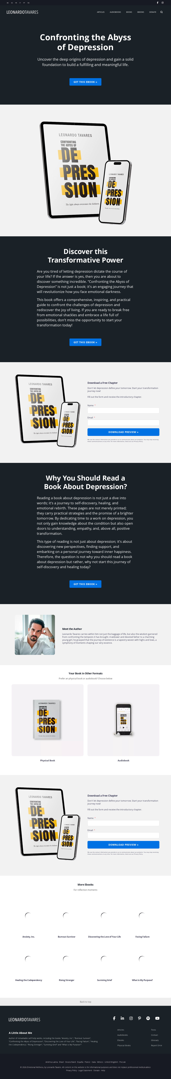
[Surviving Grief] (104, 959)
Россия (122, 1062)
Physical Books (124, 1045)
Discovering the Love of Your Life (104, 936)
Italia (94, 1062)
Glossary (155, 1040)
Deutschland (70, 1062)
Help (103, 1070)
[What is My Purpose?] (142, 959)
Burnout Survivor (66, 936)
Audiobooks (122, 1035)
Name (91, 405)
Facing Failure (142, 936)
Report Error (156, 1045)
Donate (97, 1070)
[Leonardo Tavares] (25, 1019)
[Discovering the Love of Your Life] (104, 916)
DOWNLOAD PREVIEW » (123, 432)
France (87, 1062)
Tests (153, 1030)
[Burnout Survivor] (66, 916)
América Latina (52, 1062)
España (80, 1062)
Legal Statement (85, 1070)
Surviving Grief (104, 980)
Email (90, 417)
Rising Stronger (66, 980)
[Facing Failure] (142, 916)
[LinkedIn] (124, 1018)
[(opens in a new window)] (163, 2)
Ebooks (120, 1040)
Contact (154, 1035)
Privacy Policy (138, 441)
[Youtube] (158, 1018)
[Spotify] (149, 1018)
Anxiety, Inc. (28, 936)
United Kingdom (111, 1062)
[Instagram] (132, 1018)
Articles (120, 1030)
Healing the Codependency (28, 980)
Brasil (61, 1062)
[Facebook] (115, 1018)
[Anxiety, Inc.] (28, 916)
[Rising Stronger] (66, 959)
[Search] (161, 12)
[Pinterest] (141, 1018)
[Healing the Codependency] (28, 959)
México (100, 1062)
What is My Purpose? (142, 980)
